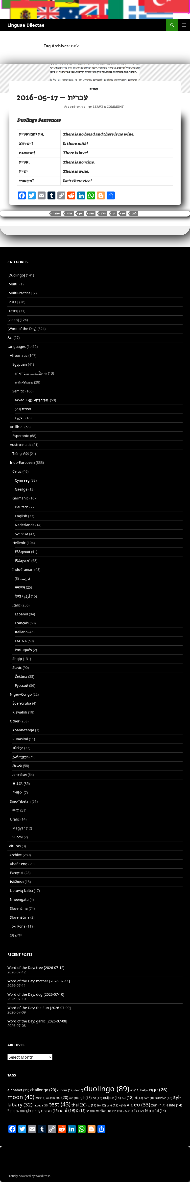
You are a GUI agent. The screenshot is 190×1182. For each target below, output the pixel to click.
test (60, 1104)
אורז (69, 213)
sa (128, 1097)
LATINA (21, 640)
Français (22, 623)
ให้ (149, 1111)
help (146, 1090)
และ (128, 1111)
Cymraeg (22, 480)
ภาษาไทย (19, 774)
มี (80, 1110)
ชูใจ (31, 1110)
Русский (21, 685)
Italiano (21, 632)
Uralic (15, 819)
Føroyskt (17, 872)
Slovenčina (19, 908)
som (149, 1098)
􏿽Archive (14, 854)
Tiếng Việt (20, 453)
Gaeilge (21, 489)
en (134, 1090)
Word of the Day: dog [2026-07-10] (35, 994)
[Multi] (13, 284)
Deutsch (21, 507)
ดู (42, 1110)
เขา (117, 1111)
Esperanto (20, 435)
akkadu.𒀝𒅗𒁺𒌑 (32, 400)
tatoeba (40, 1105)
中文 (15, 810)
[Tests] (12, 310)
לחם (134, 213)
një (85, 1097)
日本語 (17, 783)
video (138, 1104)
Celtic (17, 471)
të (101, 1105)
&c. (10, 337)
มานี (67, 1110)
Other (15, 721)
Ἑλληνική (22, 560)
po (97, 1098)
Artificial (17, 426)
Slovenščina (19, 917)
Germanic (20, 498)
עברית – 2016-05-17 (52, 97)
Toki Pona (17, 926)
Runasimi (20, 739)
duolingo (106, 1089)
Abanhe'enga (23, 730)
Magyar (18, 828)
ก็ (11, 1111)
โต (139, 1111)
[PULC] (12, 302)
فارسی (25, 578)
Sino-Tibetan (20, 801)
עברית (94, 89)
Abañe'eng (18, 863)
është (174, 1105)
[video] (13, 319)
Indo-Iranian (22, 569)
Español (21, 614)
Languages (16, 346)
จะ (20, 1111)
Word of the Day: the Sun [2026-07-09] (39, 1007)
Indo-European (22, 462)
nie (73, 1098)
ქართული (20, 756)
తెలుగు (17, 765)
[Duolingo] (16, 275)
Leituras (14, 846)
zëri (158, 1104)
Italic (16, 605)
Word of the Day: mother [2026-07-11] (38, 981)
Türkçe (17, 747)
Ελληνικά (22, 551)
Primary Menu (184, 25)
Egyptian (19, 364)
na (50, 1098)
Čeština (21, 676)
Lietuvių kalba (21, 890)
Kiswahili (19, 712)
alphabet (18, 1090)
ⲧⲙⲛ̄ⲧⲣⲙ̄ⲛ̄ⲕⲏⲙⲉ (24, 382)
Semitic (18, 391)
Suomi (17, 837)
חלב (103, 213)
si (139, 1098)
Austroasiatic (20, 444)
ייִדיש (18, 935)
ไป (160, 1110)
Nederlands (24, 524)
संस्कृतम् (20, 587)
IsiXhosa (17, 881)
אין (80, 213)
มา (53, 1110)
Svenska (21, 533)
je (160, 1089)
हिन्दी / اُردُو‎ (22, 596)
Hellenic (19, 542)
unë (112, 1105)
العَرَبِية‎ (19, 417)
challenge (43, 1090)
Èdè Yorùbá (21, 703)
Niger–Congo (21, 694)
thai (79, 1105)
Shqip (17, 658)
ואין (91, 213)
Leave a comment (108, 107)
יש (123, 213)
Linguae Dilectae (26, 25)
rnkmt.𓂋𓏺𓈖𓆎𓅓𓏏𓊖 (31, 373)
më (40, 1098)
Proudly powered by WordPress (28, 1176)
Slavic (17, 667)
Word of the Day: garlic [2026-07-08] (37, 1021)
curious (65, 1090)
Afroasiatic (18, 355)
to (92, 1105)
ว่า (90, 1111)
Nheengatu (19, 899)
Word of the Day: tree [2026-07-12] (36, 967)
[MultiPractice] (19, 293)
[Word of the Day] (22, 328)
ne (62, 1097)
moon (20, 1097)
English (21, 516)
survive (163, 1098)
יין (114, 213)
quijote (112, 1098)
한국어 (17, 792)
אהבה (56, 213)
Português (23, 649)
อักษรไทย (103, 1111)
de (78, 1090)
